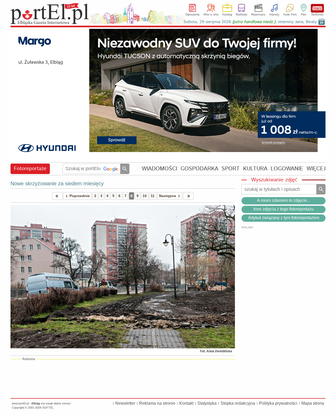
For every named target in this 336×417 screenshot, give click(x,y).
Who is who (210, 15)
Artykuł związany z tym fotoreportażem (283, 217)
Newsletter (125, 403)
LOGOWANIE (287, 168)
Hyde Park (290, 15)
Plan (303, 15)
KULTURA (255, 168)
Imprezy (274, 15)
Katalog (227, 15)
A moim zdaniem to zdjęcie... (283, 200)
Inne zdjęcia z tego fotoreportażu (283, 209)
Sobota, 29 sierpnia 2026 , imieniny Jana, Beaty (250, 22)
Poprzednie (80, 196)
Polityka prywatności (278, 403)
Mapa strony (312, 403)
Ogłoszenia (192, 15)
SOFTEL (48, 407)
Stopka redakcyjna (237, 403)
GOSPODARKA (199, 168)
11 (153, 196)
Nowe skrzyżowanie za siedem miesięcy (57, 183)
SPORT (231, 168)
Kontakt (186, 403)
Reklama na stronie (157, 403)
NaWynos (317, 8)
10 (145, 196)
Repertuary (258, 15)
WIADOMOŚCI (159, 168)
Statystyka (207, 403)
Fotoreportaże (30, 168)
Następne (167, 196)
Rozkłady (241, 15)
